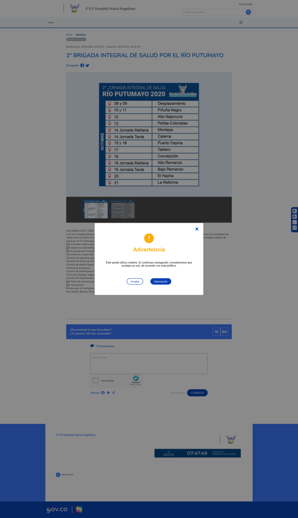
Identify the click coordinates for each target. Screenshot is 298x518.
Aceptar (135, 281)
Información (160, 281)
